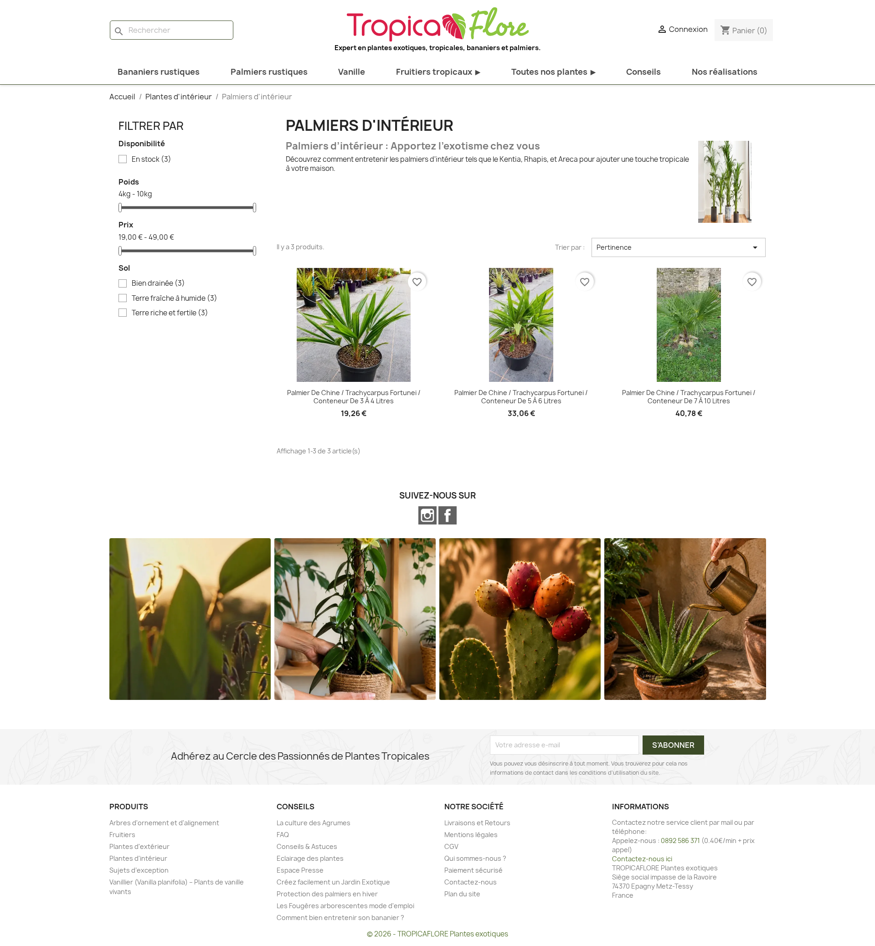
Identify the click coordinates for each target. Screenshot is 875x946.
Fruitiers (122, 834)
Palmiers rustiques (269, 71)
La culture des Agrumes (313, 822)
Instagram (427, 515)
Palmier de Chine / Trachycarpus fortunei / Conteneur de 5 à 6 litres (521, 397)
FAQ (283, 834)
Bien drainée (158, 283)
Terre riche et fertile (170, 313)
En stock (151, 159)
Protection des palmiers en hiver (327, 893)
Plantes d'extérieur (139, 846)
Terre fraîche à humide (174, 298)
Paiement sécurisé (473, 870)
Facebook (447, 515)
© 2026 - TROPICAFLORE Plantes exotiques (437, 934)
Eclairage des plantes (310, 858)
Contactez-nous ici (642, 858)
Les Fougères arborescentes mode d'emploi (345, 905)
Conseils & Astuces (307, 846)
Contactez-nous (470, 882)
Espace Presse (300, 870)
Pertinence (679, 247)
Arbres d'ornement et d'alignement (164, 822)
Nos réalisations (724, 71)
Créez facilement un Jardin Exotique (333, 882)
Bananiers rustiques (159, 71)
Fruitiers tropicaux (438, 71)
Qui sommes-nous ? (475, 858)
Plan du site (462, 893)
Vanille (351, 71)
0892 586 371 (680, 840)
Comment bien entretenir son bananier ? (340, 917)
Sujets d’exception (139, 870)
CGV (451, 846)
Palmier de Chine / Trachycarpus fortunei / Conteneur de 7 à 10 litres (689, 397)
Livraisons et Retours (477, 822)
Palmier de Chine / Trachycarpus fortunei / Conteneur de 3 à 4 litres (354, 397)
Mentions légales (471, 834)
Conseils (643, 71)
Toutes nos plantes (553, 71)
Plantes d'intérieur (138, 858)
